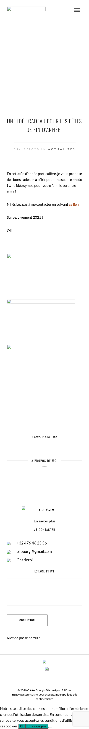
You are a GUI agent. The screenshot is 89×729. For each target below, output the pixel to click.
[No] (50, 727)
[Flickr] (47, 678)
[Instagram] (58, 678)
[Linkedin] (53, 678)
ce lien (74, 204)
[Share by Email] (71, 424)
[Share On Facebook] (23, 424)
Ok (22, 726)
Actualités (62, 149)
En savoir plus (44, 521)
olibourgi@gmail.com (34, 551)
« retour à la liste (44, 437)
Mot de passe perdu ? (23, 637)
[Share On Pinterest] (55, 424)
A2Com (66, 690)
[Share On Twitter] (39, 424)
